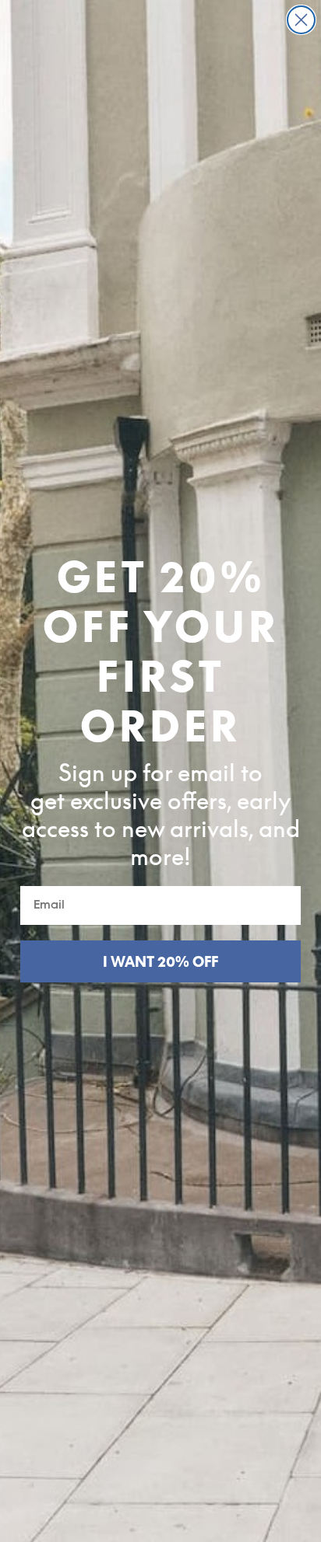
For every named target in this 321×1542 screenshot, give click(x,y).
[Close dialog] (301, 19)
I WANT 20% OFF (160, 961)
